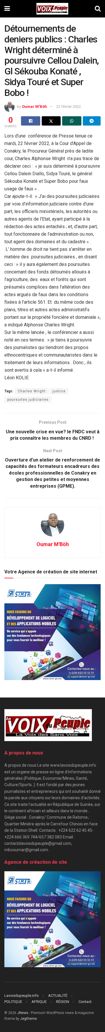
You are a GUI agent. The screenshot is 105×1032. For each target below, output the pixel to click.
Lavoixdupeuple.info (21, 995)
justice (59, 391)
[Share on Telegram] (92, 121)
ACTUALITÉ (57, 995)
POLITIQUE (13, 1001)
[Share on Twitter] (51, 121)
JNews (22, 1013)
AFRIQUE (39, 1001)
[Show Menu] (7, 8)
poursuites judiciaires (28, 400)
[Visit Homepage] (52, 9)
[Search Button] (98, 8)
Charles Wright (32, 391)
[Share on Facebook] (30, 121)
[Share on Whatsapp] (71, 121)
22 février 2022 (68, 106)
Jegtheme (28, 1019)
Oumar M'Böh (34, 106)
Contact (85, 1001)
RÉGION (62, 1001)
